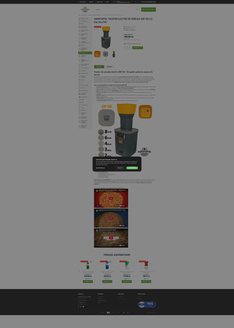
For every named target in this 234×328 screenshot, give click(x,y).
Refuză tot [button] (120, 167)
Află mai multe (104, 164)
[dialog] (117, 164)
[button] (100, 168)
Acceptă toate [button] (132, 167)
